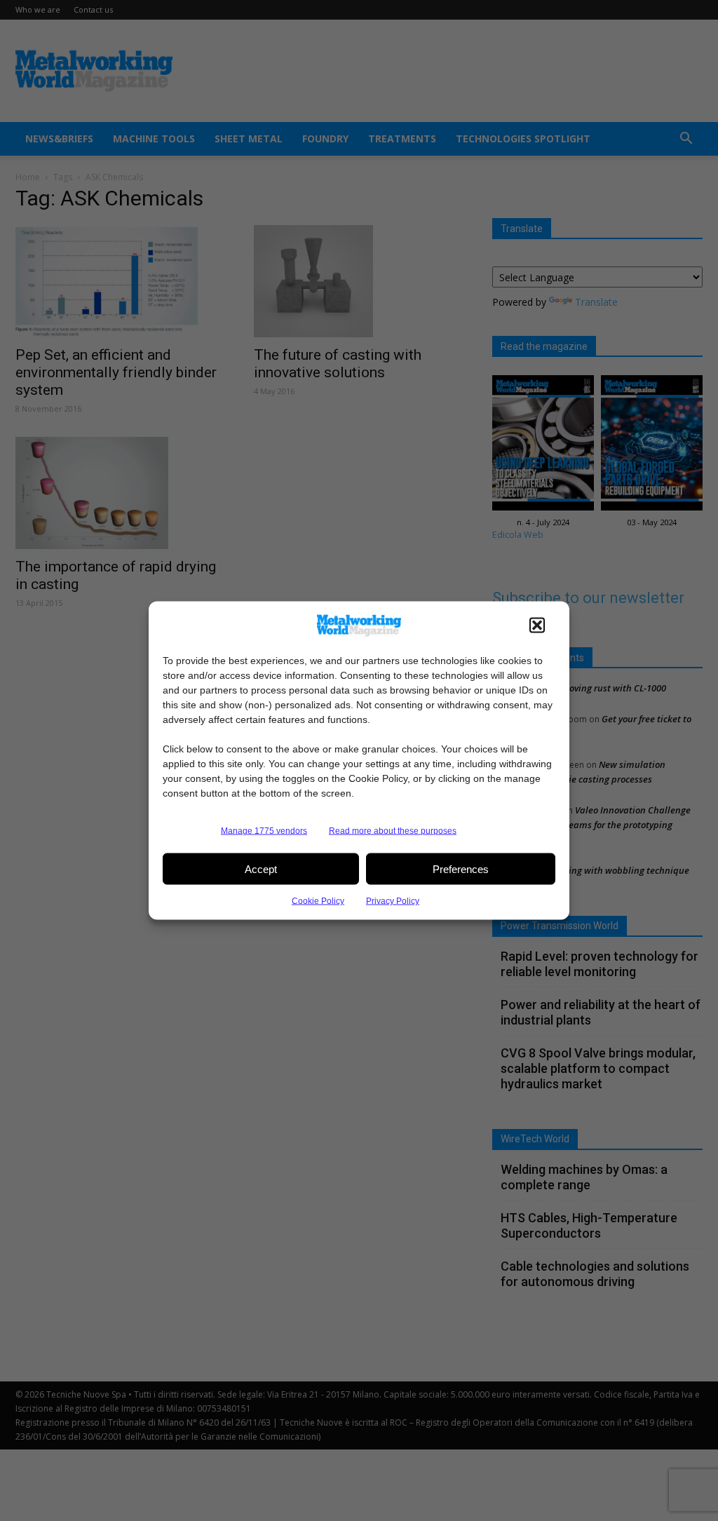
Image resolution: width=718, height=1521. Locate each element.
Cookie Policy (318, 901)
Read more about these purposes (392, 831)
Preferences (461, 868)
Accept (261, 868)
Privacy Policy (392, 901)
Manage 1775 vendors (264, 831)
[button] (537, 625)
